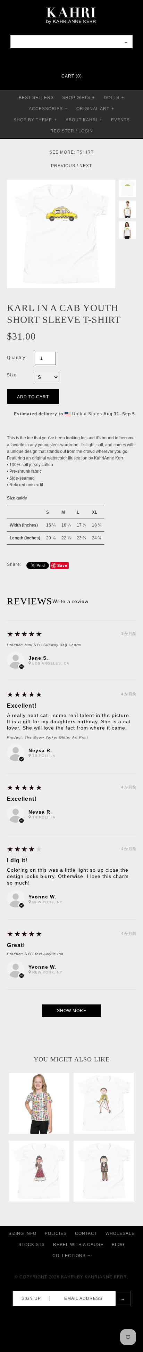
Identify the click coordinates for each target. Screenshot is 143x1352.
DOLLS (114, 97)
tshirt (85, 152)
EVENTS (120, 119)
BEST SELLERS (36, 97)
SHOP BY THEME (35, 119)
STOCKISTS (31, 1244)
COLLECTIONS (71, 1255)
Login (85, 131)
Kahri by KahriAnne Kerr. (94, 1276)
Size (12, 375)
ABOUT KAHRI (84, 119)
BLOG (118, 1244)
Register (62, 131)
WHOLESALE (120, 1233)
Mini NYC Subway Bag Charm (53, 645)
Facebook (58, 59)
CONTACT (86, 1233)
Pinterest (67, 59)
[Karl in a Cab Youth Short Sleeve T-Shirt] (61, 182)
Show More (71, 1010)
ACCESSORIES (48, 108)
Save (62, 565)
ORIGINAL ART (95, 108)
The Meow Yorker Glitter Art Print (56, 737)
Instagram (76, 59)
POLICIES (56, 1233)
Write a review (70, 601)
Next (85, 165)
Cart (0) (71, 76)
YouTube (85, 59)
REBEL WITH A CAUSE (78, 1244)
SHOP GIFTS (78, 97)
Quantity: (17, 357)
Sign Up (31, 1298)
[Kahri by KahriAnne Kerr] (71, 4)
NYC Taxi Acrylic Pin (44, 954)
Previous (63, 165)
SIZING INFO (22, 1233)
